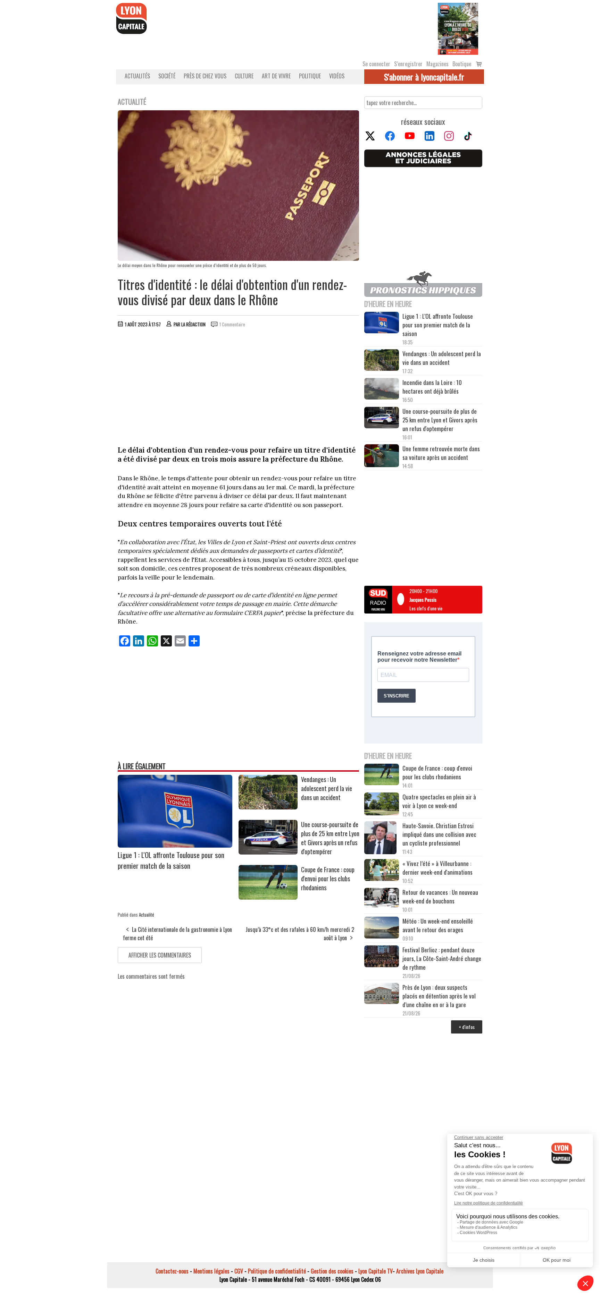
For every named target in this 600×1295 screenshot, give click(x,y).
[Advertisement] (238, 385)
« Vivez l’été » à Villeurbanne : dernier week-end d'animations (437, 867)
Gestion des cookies (332, 1271)
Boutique (461, 64)
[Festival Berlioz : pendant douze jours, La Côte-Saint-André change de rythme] (381, 957)
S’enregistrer (408, 64)
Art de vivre (276, 76)
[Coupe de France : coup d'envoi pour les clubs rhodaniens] (268, 897)
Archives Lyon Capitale (419, 1271)
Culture (244, 76)
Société (166, 76)
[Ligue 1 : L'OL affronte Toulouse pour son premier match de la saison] (175, 845)
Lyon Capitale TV (375, 1271)
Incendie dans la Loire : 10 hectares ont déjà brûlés (432, 386)
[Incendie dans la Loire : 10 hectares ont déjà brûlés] (381, 390)
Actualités (137, 76)
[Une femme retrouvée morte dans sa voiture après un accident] (381, 456)
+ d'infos (467, 1026)
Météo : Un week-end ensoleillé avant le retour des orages (437, 925)
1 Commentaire (232, 324)
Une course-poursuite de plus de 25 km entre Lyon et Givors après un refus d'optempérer (330, 838)
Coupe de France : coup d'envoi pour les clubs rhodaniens (328, 878)
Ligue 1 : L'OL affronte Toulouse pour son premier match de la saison (171, 860)
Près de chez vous (205, 76)
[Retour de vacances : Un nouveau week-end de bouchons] (381, 898)
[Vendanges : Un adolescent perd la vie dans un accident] (268, 807)
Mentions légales (211, 1271)
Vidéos (336, 76)
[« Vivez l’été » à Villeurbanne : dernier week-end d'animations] (381, 870)
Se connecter (376, 64)
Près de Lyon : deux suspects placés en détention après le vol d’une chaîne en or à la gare (439, 996)
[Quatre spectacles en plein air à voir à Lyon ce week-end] (381, 804)
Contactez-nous (172, 1271)
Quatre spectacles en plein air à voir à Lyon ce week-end (439, 801)
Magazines (437, 64)
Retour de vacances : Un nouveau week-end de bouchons (440, 896)
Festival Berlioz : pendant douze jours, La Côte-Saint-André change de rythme (441, 958)
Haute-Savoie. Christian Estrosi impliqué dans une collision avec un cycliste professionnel (439, 834)
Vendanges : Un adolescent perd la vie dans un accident (326, 788)
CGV (238, 1271)
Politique (310, 76)
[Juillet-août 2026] (458, 28)
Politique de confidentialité (277, 1271)
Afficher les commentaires (159, 955)
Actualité (146, 914)
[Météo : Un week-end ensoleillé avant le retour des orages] (381, 928)
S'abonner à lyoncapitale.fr (424, 76)
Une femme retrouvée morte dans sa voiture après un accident (441, 453)
